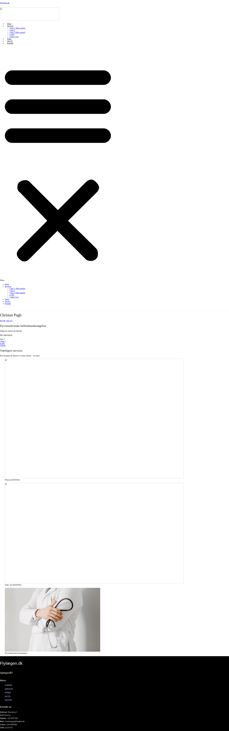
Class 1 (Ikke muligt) (17, 28)
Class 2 (12, 30)
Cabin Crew (14, 37)
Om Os (7, 301)
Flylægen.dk (4, 3)
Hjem (7, 284)
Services (10, 26)
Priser (7, 299)
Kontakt (10, 43)
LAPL (12, 35)
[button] (58, 163)
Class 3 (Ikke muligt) (17, 32)
